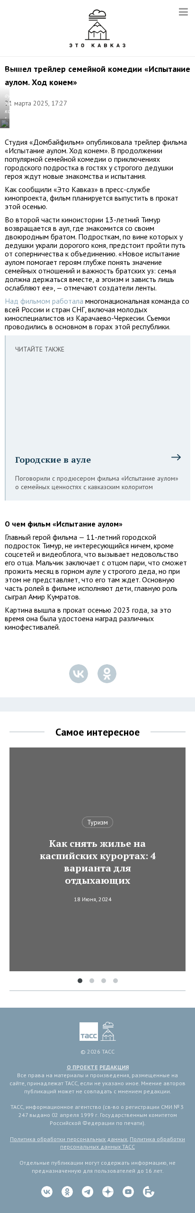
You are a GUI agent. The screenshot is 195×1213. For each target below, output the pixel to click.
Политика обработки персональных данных (68, 1139)
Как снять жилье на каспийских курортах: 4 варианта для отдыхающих (98, 862)
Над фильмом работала (44, 301)
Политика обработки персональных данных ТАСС (122, 1143)
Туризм (97, 822)
